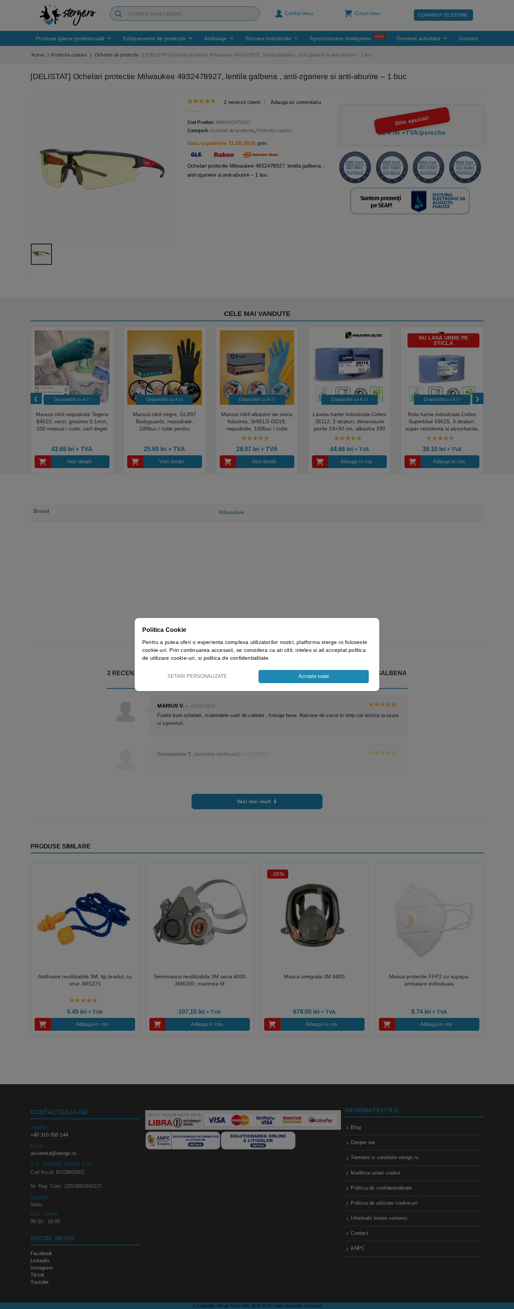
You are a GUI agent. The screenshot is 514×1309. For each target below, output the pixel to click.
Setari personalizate (197, 676)
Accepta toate (313, 676)
